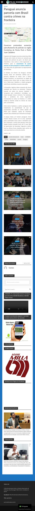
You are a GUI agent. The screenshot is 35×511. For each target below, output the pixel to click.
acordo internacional (14, 137)
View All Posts (27, 263)
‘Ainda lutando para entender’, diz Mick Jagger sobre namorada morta (17, 245)
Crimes (6, 139)
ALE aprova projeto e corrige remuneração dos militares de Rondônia (17, 178)
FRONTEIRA (13, 139)
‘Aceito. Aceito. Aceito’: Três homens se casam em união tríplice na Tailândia (17, 200)
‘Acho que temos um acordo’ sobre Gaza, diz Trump (17, 223)
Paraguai (25, 139)
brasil (22, 137)
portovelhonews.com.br (10, 502)
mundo (19, 139)
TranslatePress (27, 509)
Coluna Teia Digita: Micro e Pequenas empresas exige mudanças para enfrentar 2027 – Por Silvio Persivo (30, 445)
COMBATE (27, 137)
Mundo (5, 6)
